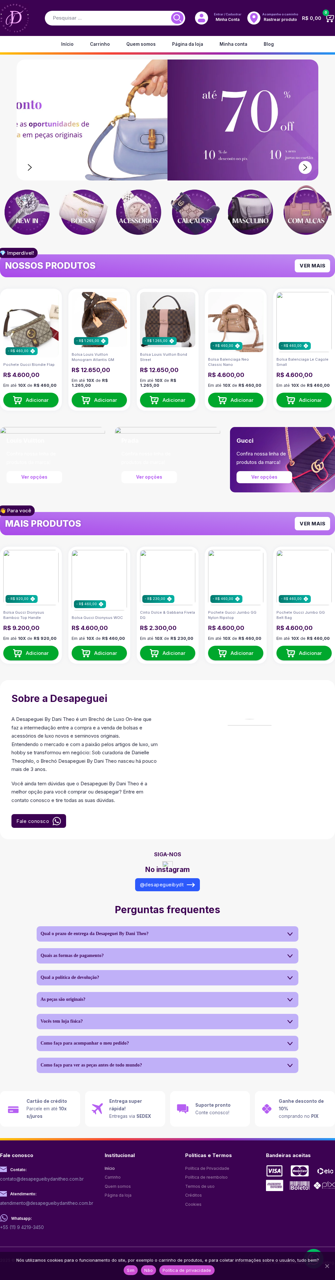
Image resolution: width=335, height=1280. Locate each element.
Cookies (193, 1204)
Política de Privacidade (207, 1168)
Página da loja (187, 44)
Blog (269, 44)
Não (148, 1270)
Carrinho (100, 44)
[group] (28, 213)
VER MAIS (312, 266)
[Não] (327, 1266)
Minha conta (233, 44)
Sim (130, 1270)
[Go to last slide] (29, 167)
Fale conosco (32, 821)
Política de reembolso (206, 1177)
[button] (31, 400)
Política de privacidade (187, 1270)
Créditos (193, 1195)
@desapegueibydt (162, 884)
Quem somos (141, 44)
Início (67, 44)
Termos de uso (200, 1186)
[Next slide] (305, 167)
